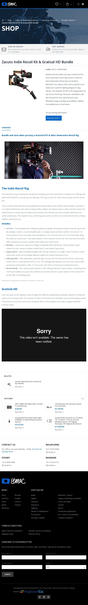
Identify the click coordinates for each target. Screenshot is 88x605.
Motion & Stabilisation (39, 511)
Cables (33, 498)
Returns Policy (34, 534)
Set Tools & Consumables (68, 514)
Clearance (35, 505)
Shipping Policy (7, 534)
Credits (18, 498)
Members (6, 508)
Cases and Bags (64, 501)
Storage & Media (37, 518)
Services (5, 498)
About (4, 505)
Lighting (34, 508)
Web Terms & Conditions (60, 588)
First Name (7, 553)
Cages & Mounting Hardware (26, 20)
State (49, 563)
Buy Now (18, 387)
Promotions (35, 514)
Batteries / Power (65, 495)
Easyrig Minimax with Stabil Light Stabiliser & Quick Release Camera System (28, 420)
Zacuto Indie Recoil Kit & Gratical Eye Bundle (28, 382)
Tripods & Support (65, 518)
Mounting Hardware (50, 20)
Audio (33, 495)
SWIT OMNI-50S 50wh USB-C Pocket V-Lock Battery (29, 405)
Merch (60, 508)
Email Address (8, 563)
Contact (18, 505)
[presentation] (82, 399)
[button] (58, 4)
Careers (18, 501)
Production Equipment (67, 511)
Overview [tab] (6, 128)
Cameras (34, 501)
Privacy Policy (47, 588)
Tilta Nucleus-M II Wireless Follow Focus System (68, 405)
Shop (9, 20)
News (4, 501)
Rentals (18, 495)
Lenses (61, 505)
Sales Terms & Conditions (12, 531)
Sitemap (72, 588)
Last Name (51, 553)
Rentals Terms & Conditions (40, 531)
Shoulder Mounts (68, 20)
